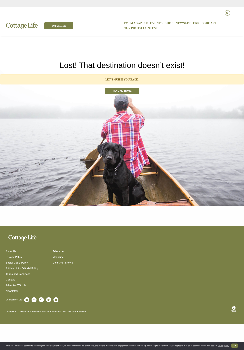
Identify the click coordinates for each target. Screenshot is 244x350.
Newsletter (12, 290)
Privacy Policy (14, 257)
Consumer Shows (63, 262)
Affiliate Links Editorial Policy (22, 268)
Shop (169, 23)
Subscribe (59, 25)
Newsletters (187, 23)
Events (156, 23)
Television (58, 251)
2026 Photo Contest (141, 28)
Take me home (122, 90)
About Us (11, 251)
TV (126, 23)
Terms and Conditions (18, 274)
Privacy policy (223, 346)
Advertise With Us (16, 285)
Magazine (139, 23)
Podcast (209, 23)
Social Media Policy (17, 262)
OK (235, 345)
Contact (10, 279)
